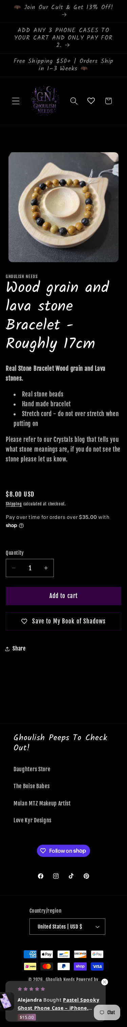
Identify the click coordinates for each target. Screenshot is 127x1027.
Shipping (14, 503)
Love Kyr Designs (32, 820)
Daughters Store (32, 769)
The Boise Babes (31, 786)
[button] (15, 101)
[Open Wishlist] (91, 101)
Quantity (15, 553)
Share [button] (19, 648)
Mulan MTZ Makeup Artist (42, 803)
